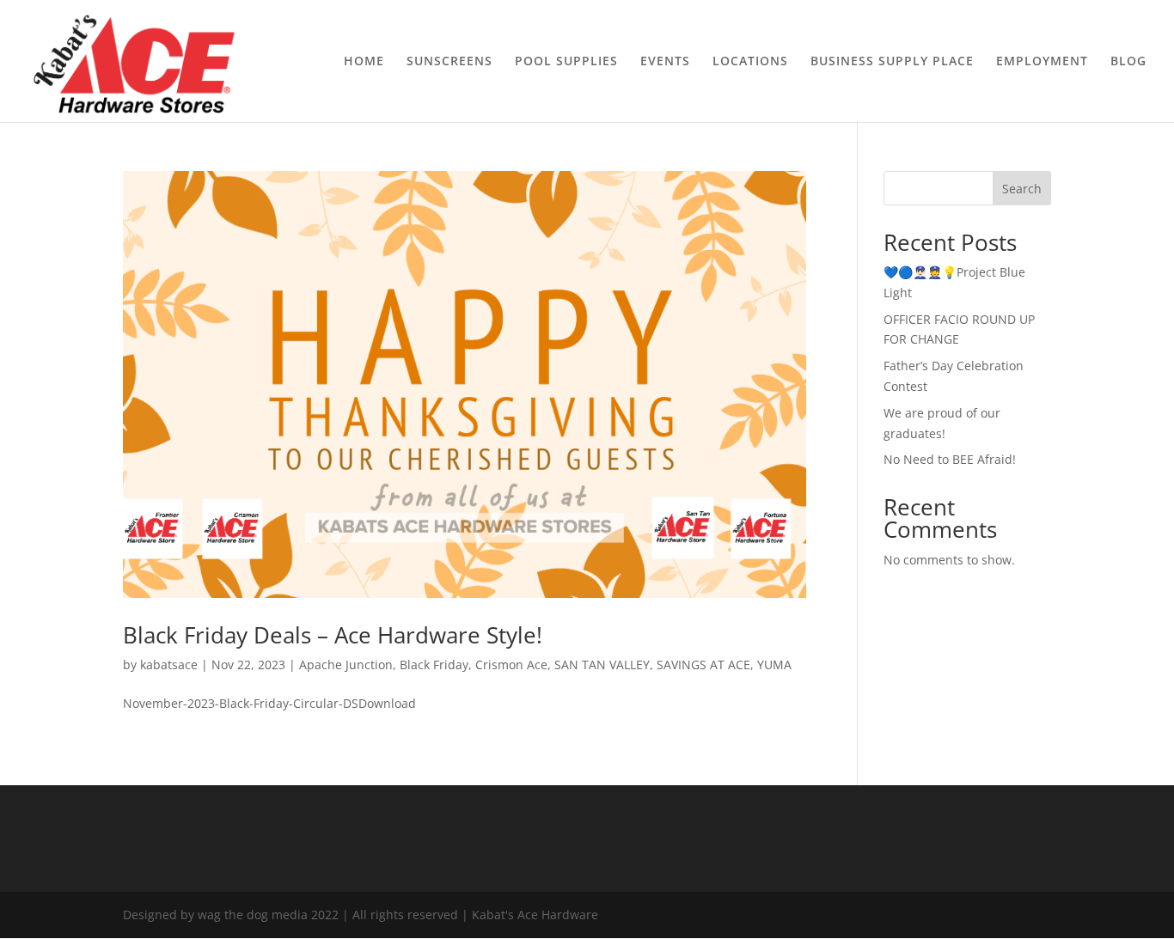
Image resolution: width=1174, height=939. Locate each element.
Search (1022, 188)
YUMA (774, 664)
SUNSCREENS (449, 62)
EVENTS (665, 62)
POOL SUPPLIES (566, 62)
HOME (364, 62)
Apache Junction (346, 664)
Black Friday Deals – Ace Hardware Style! (332, 634)
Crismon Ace (511, 664)
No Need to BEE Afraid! (950, 459)
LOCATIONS (750, 62)
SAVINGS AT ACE (703, 664)
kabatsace (169, 664)
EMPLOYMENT (1042, 62)
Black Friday (434, 664)
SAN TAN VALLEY (602, 664)
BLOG (1128, 62)
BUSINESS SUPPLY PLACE (892, 62)
